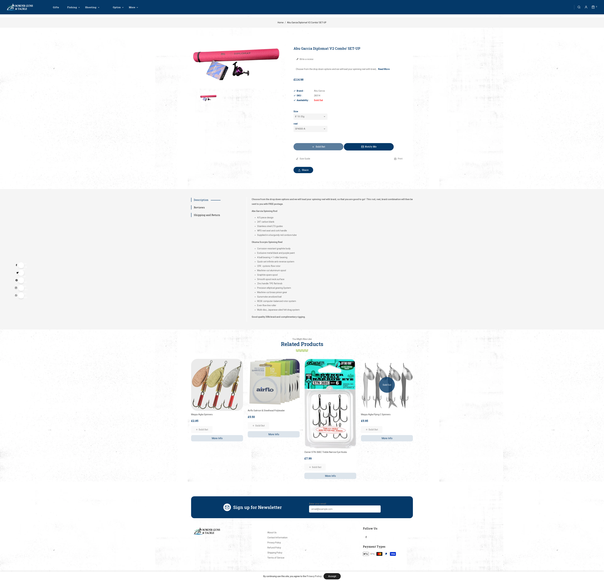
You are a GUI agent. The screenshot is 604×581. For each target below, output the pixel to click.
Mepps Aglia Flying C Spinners (376, 414)
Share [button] (305, 169)
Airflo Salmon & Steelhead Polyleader (266, 410)
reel (296, 123)
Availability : (303, 100)
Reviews (199, 207)
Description (201, 199)
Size (296, 111)
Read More (384, 69)
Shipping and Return (207, 215)
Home (281, 22)
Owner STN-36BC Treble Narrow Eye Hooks (325, 452)
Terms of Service (275, 557)
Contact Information (277, 537)
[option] (208, 98)
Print (400, 158)
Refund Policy (274, 547)
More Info (217, 438)
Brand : (300, 91)
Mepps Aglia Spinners (202, 414)
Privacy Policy (274, 542)
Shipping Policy (274, 552)
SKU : (299, 95)
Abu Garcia (319, 91)
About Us (272, 532)
